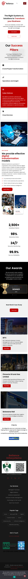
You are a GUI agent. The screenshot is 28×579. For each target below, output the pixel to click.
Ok (14, 576)
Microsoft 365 (13, 514)
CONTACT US (24, 3)
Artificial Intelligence (19, 521)
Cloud (19, 517)
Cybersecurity (7, 521)
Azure (5, 514)
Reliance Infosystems (14, 457)
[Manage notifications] (25, 576)
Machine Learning (14, 524)
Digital (22, 514)
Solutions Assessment (14, 495)
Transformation (11, 517)
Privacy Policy (14, 567)
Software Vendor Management (14, 497)
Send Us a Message (14, 536)
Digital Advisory (14, 492)
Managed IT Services (14, 490)
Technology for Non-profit (14, 500)
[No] (26, 574)
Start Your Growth (14, 503)
